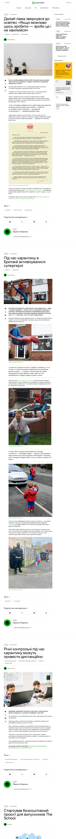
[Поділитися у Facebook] (5, 87)
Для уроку (28, 7)
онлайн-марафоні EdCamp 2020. (34, 190)
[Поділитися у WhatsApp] (5, 90)
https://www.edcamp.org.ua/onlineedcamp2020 (18, 185)
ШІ (36, 7)
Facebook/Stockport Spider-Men (16, 362)
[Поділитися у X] (5, 83)
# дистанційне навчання (10, 660)
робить (14, 315)
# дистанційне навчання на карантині (27, 660)
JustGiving (11, 524)
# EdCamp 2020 (15, 34)
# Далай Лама (24, 34)
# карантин (7, 269)
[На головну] (38, 2)
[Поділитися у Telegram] (5, 80)
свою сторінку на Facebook (25, 380)
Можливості (55, 7)
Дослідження (44, 7)
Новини (19, 7)
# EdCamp (7, 34)
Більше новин (62, 56)
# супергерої (15, 269)
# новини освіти (8, 663)
